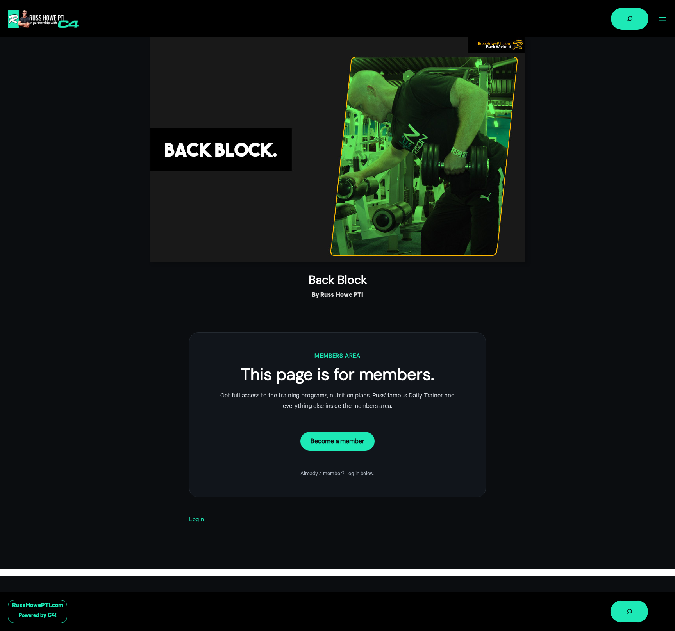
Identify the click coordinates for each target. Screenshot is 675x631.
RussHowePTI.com (37, 606)
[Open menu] (662, 18)
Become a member (337, 441)
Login (196, 520)
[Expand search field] (629, 19)
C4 (51, 616)
